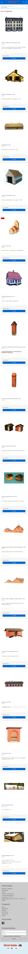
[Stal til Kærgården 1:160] (14, 789)
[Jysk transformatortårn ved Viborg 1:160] (14, 383)
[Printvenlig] (26, 6)
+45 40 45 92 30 (10, 893)
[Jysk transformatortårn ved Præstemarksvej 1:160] (14, 331)
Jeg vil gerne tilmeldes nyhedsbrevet (11, 936)
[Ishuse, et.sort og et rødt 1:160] (14, 430)
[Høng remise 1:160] (14, 687)
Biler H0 (3, 907)
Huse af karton (5, 912)
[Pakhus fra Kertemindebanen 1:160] (14, 636)
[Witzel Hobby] (14, 1)
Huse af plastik (5, 913)
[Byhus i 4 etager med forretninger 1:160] (14, 27)
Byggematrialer (5, 908)
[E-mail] (14, 934)
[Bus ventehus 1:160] (14, 738)
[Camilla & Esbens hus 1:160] (14, 281)
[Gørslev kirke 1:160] (14, 230)
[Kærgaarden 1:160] (14, 129)
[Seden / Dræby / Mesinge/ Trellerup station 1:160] (14, 583)
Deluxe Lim (4, 910)
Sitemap (3, 900)
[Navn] (14, 931)
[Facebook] (3, 923)
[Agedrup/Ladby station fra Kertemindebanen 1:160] (14, 532)
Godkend (14, 938)
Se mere (3, 915)
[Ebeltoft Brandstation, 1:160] (14, 79)
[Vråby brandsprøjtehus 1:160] (14, 180)
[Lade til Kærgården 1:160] (14, 840)
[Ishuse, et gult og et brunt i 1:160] (14, 481)
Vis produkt (14, 58)
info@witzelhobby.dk (9, 895)
